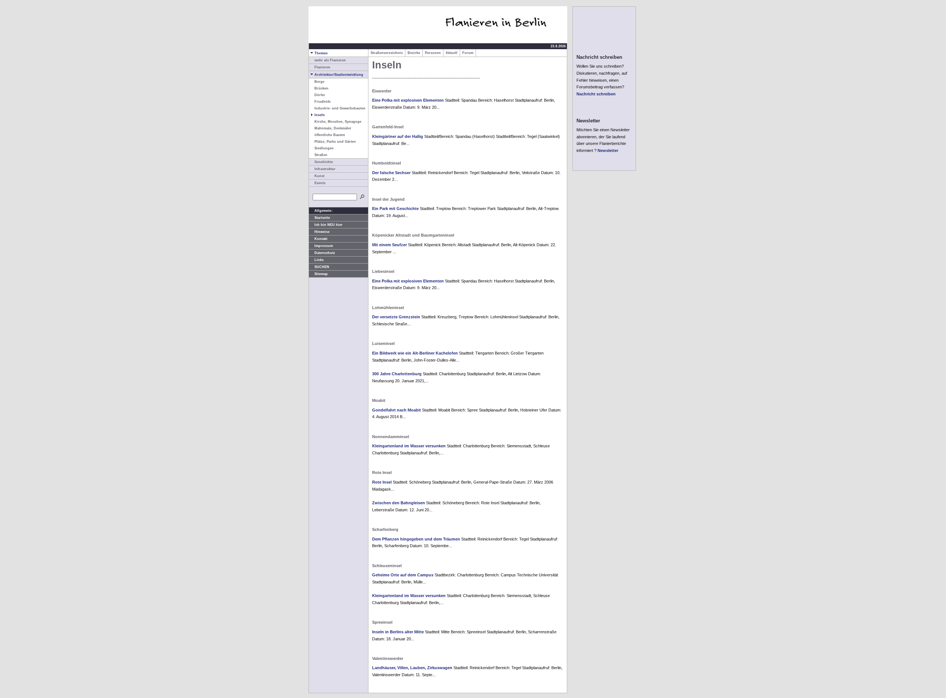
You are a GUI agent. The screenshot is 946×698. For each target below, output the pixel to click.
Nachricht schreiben (596, 94)
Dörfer (319, 95)
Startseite (322, 218)
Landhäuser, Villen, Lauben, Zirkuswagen (412, 667)
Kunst (319, 176)
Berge (319, 82)
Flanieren (322, 67)
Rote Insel (382, 482)
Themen (321, 53)
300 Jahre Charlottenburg (397, 374)
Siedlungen (324, 148)
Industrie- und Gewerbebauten (339, 108)
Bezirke (413, 53)
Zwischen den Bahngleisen (398, 503)
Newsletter (608, 150)
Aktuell (451, 53)
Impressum (323, 246)
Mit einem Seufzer (389, 245)
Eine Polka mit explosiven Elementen (408, 100)
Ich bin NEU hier (328, 225)
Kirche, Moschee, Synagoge (337, 121)
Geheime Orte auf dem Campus (402, 575)
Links (319, 260)
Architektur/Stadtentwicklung (338, 75)
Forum (468, 53)
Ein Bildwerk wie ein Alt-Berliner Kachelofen (415, 353)
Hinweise (322, 232)
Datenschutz (324, 253)
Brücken (321, 88)
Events (320, 183)
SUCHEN (321, 267)
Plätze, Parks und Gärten (335, 141)
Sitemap (321, 274)
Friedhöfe (322, 102)
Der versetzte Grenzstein (396, 317)
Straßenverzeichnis (386, 53)
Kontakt (320, 239)
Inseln (319, 115)
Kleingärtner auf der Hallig (397, 136)
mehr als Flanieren (330, 60)
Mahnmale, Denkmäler (332, 128)
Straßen (320, 155)
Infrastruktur (325, 169)
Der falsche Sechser (391, 172)
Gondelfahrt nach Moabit (396, 410)
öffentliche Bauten (329, 135)
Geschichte (323, 162)
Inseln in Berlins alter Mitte (398, 632)
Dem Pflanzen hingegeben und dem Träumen (416, 539)
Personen (433, 53)
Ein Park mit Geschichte (395, 208)
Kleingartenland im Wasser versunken (409, 446)
